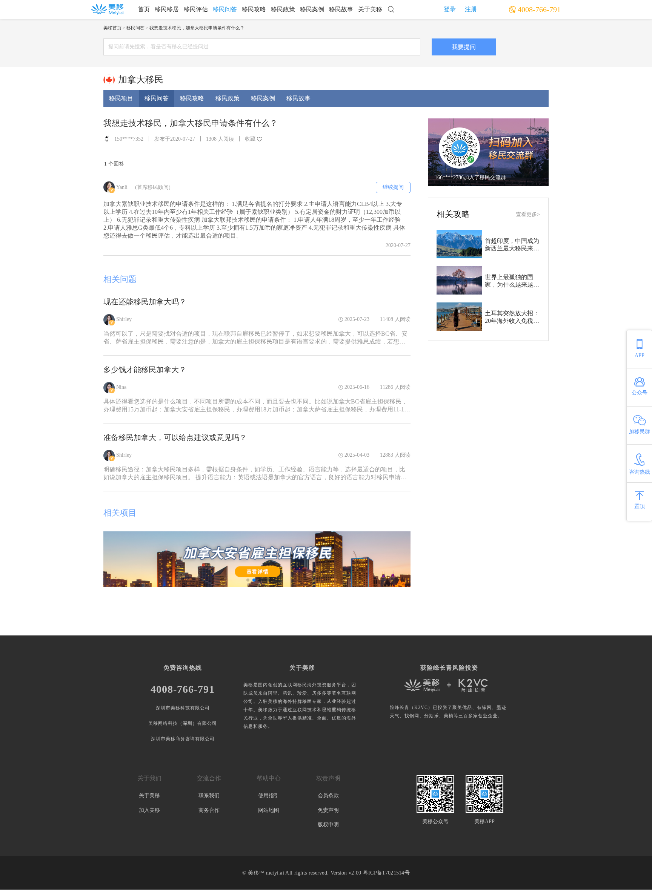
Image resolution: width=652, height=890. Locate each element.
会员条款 (328, 795)
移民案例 (312, 9)
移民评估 (196, 9)
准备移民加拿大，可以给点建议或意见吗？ (175, 437)
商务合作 (209, 810)
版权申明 (328, 824)
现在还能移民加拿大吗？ (144, 302)
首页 (144, 9)
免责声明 (328, 810)
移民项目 (121, 98)
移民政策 (283, 9)
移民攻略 (254, 9)
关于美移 (370, 9)
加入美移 (149, 810)
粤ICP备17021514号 (386, 873)
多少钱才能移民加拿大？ (144, 369)
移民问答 (225, 9)
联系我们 (209, 795)
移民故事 (341, 9)
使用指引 (268, 795)
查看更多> (528, 214)
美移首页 (112, 28)
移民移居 (167, 9)
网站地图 (268, 810)
